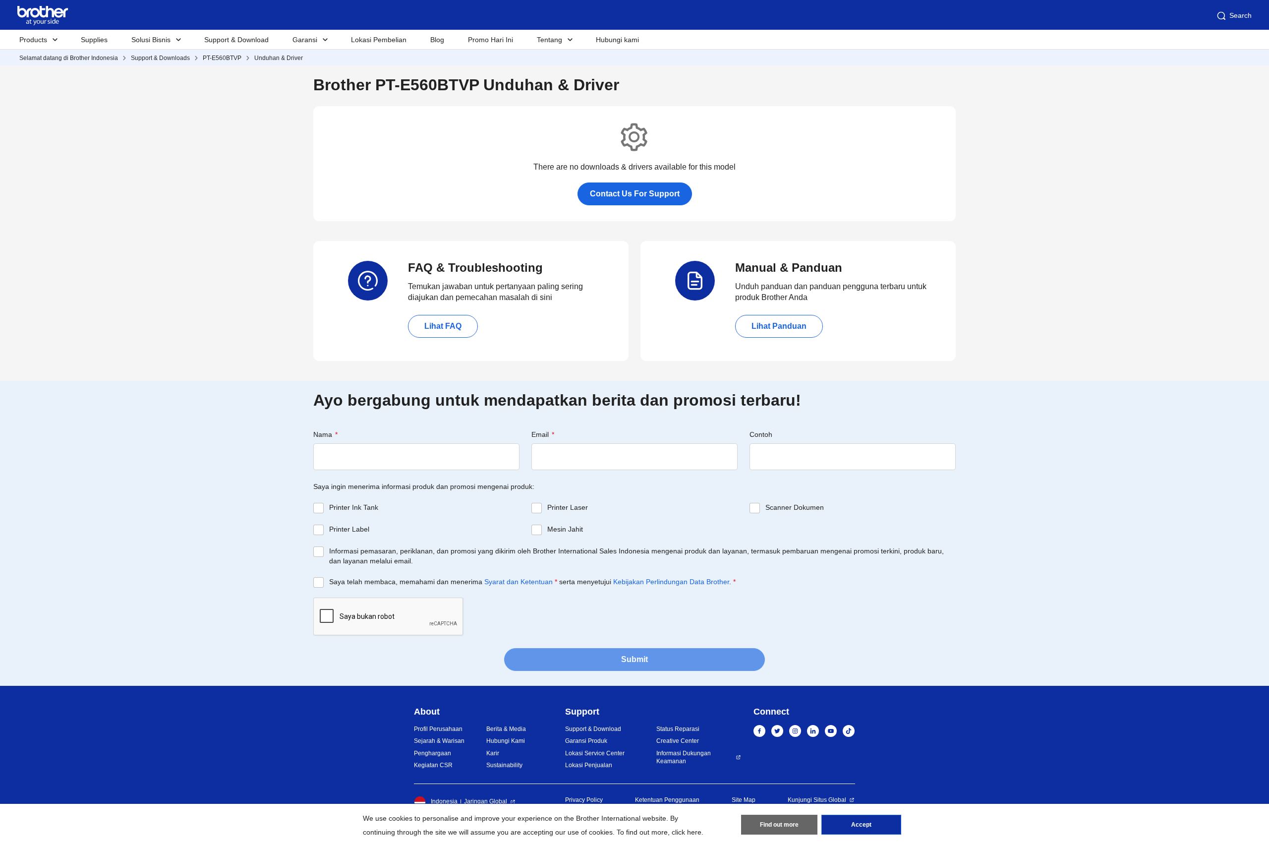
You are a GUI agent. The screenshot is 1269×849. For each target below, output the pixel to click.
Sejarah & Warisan (439, 740)
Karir (492, 753)
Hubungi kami (617, 40)
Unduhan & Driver (278, 58)
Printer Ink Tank (353, 507)
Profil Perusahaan (438, 729)
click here (686, 832)
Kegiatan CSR (433, 765)
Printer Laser (567, 507)
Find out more (779, 824)
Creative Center (677, 740)
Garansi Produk (586, 740)
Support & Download (236, 40)
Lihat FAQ (442, 326)
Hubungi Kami (505, 740)
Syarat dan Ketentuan (518, 582)
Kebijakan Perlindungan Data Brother (671, 582)
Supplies (94, 40)
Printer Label (349, 529)
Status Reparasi (677, 729)
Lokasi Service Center (595, 753)
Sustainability (504, 765)
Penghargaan (432, 753)
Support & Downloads (160, 58)
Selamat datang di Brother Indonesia (68, 58)
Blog (437, 40)
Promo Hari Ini (490, 40)
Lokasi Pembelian (378, 40)
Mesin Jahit (565, 529)
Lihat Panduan (779, 326)
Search (1240, 15)
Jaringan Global (485, 801)
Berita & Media (506, 729)
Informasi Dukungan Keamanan (683, 757)
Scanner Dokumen (794, 507)
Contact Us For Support (635, 193)
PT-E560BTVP (222, 58)
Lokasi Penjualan (588, 765)
